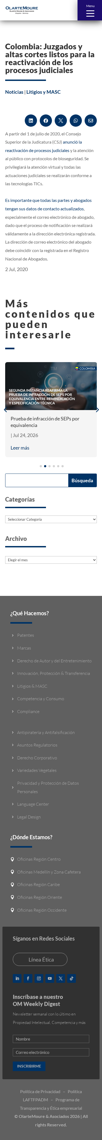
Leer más (20, 448)
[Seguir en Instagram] (39, 978)
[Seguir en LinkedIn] (17, 978)
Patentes (25, 635)
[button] (90, 10)
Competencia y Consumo (40, 698)
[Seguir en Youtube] (49, 978)
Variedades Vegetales (37, 770)
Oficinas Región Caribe (38, 884)
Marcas (24, 648)
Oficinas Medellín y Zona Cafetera (49, 872)
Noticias (14, 92)
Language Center (33, 804)
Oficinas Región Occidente (42, 910)
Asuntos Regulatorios (37, 745)
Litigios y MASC (43, 92)
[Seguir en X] (60, 978)
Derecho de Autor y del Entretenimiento (54, 660)
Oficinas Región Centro (39, 859)
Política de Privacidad (40, 1091)
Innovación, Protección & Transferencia (53, 673)
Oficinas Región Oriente (39, 897)
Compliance (28, 711)
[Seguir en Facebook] (28, 978)
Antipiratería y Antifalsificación (46, 732)
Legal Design (29, 817)
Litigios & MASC (32, 686)
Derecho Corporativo (37, 757)
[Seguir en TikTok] (71, 978)
